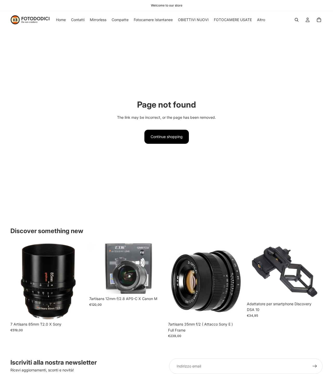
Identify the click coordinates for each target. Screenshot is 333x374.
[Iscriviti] (314, 366)
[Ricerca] (296, 20)
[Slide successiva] (315, 271)
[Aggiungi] (78, 311)
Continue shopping (167, 136)
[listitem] (261, 20)
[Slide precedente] (254, 271)
